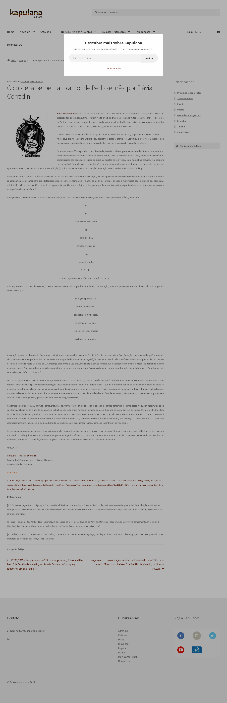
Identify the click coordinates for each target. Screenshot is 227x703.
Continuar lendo (113, 68)
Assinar (149, 58)
